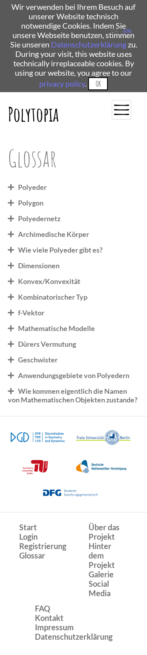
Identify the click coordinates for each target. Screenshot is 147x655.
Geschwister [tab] (38, 359)
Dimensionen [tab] (39, 265)
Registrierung (42, 546)
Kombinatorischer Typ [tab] (52, 297)
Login (28, 536)
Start (28, 527)
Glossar (32, 555)
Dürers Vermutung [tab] (47, 344)
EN (127, 31)
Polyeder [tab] (32, 187)
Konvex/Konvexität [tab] (49, 281)
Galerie (101, 574)
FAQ (42, 608)
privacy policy (62, 83)
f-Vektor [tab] (31, 312)
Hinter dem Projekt (102, 555)
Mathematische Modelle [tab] (56, 328)
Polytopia (33, 114)
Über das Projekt (104, 531)
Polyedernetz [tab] (39, 218)
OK (98, 84)
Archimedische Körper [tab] (53, 234)
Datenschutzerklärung (88, 44)
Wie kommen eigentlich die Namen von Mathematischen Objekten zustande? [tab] (73, 395)
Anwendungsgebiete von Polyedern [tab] (73, 375)
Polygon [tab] (31, 202)
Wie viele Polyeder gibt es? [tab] (60, 250)
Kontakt (49, 617)
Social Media (100, 588)
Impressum (54, 627)
